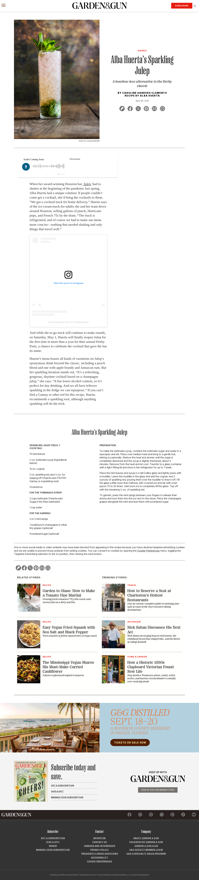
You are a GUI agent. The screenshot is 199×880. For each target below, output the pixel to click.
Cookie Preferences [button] (148, 550)
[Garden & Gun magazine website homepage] (99, 5)
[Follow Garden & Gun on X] (162, 815)
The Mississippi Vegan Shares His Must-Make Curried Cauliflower (68, 667)
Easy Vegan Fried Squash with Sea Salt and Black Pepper (69, 629)
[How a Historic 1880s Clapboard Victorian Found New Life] (113, 682)
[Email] (154, 109)
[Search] (194, 5)
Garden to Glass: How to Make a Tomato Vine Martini (69, 593)
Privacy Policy (99, 850)
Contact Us (99, 842)
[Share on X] (138, 109)
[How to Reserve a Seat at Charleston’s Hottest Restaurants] (113, 610)
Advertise (99, 838)
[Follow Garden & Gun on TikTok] (183, 815)
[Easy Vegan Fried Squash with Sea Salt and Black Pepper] (28, 647)
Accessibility (99, 857)
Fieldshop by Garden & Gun (146, 842)
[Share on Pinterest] (146, 109)
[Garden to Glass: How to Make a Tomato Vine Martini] (28, 610)
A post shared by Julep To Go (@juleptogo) (68, 322)
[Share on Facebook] (130, 109)
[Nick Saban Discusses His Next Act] (113, 647)
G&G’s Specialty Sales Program (146, 853)
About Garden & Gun (146, 838)
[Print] (162, 109)
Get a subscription (53, 838)
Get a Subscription (62, 785)
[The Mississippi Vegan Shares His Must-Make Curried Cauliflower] (28, 682)
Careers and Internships (99, 846)
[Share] (122, 109)
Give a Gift (57, 791)
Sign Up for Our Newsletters (157, 790)
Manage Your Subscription (67, 797)
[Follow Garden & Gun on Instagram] (140, 815)
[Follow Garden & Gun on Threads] (151, 815)
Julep (87, 184)
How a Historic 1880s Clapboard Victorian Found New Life (150, 667)
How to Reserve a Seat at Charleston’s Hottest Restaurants (149, 595)
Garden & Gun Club (146, 846)
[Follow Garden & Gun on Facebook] (129, 815)
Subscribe (181, 5)
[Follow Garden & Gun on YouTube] (194, 815)
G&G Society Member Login (146, 850)
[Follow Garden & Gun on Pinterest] (172, 815)
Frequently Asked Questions (99, 853)
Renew (53, 846)
